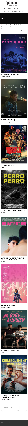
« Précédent (6, 407)
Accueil (4, 8)
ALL (2, 24)
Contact (21, 11)
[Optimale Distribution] (14, 3)
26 (12, 410)
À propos (14, 11)
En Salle (16, 8)
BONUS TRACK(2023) (8, 305)
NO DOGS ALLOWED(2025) (10, 350)
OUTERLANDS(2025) (8, 120)
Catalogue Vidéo (6, 11)
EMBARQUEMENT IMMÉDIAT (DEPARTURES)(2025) (11, 396)
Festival (10, 8)
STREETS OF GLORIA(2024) (10, 74)
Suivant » (17, 410)
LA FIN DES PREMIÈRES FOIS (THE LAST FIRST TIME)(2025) (12, 259)
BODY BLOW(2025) (7, 165)
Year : (22, 31)
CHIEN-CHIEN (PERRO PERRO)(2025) (13, 211)
